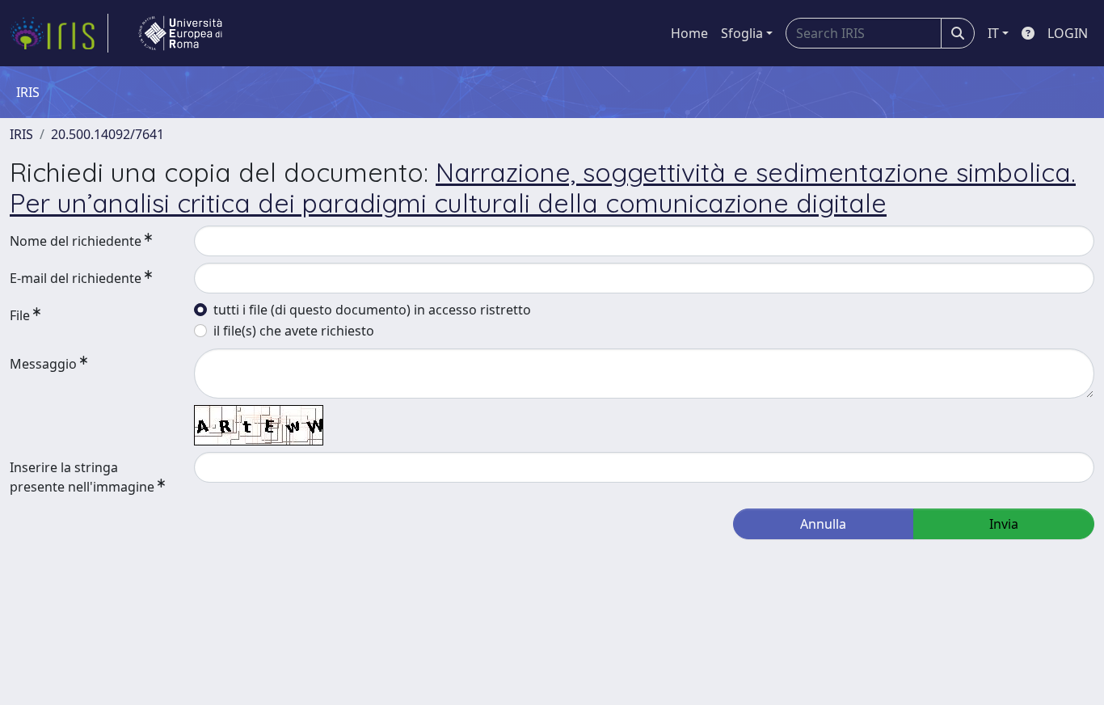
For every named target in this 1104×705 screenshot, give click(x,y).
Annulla (823, 524)
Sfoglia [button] (742, 33)
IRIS (21, 134)
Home (689, 33)
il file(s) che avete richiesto (293, 331)
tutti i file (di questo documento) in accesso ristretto (372, 310)
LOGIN (1067, 33)
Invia (1003, 524)
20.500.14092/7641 (107, 134)
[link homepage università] (180, 33)
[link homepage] (59, 33)
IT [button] (993, 33)
